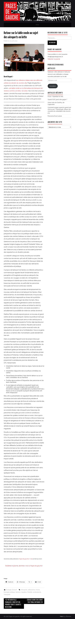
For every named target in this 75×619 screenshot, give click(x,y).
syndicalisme (37, 592)
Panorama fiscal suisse (55, 116)
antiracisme (31, 589)
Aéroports (24, 589)
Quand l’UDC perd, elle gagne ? (57, 99)
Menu (37, 25)
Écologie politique (9, 592)
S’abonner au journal (54, 59)
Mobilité (29, 592)
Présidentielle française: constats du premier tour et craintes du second (13, 603)
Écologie (9, 589)
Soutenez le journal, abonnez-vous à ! (24, 566)
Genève (17, 592)
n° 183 (25, 559)
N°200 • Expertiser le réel (55, 96)
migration (24, 592)
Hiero (61, 616)
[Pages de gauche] (37, 11)
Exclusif (14, 589)
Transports (7, 594)
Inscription (53, 86)
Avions (38, 589)
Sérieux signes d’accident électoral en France (35, 601)
